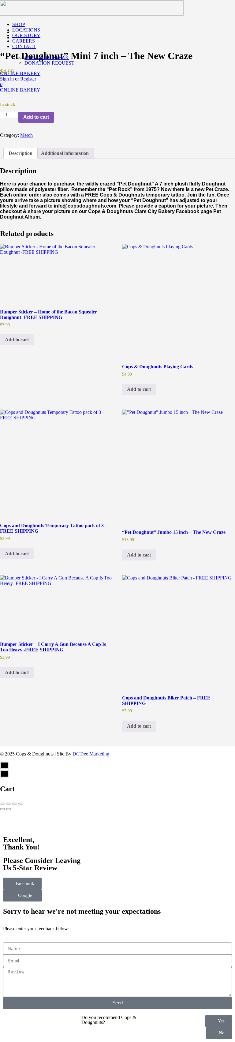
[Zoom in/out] (20, 803)
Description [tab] (20, 153)
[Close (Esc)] (2, 803)
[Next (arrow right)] (8, 809)
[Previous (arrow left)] (2, 809)
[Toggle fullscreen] (14, 803)
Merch (26, 135)
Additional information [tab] (65, 153)
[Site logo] (92, 14)
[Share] (8, 803)
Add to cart (36, 117)
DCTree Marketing (91, 753)
